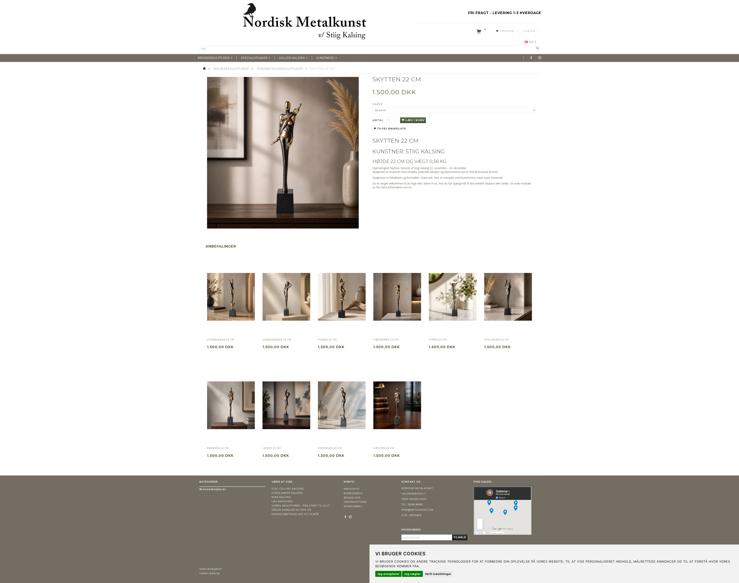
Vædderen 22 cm (385, 339)
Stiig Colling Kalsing (288, 488)
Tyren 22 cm (437, 339)
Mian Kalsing (281, 497)
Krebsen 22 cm (218, 448)
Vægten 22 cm (383, 448)
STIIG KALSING (425, 151)
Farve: (378, 104)
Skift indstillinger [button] (438, 573)
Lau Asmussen (282, 501)
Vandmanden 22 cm (276, 339)
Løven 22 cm (271, 448)
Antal (378, 120)
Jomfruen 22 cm (330, 448)
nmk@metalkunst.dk (417, 509)
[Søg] (537, 48)
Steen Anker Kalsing (287, 492)
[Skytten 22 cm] (283, 153)
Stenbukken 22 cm (220, 339)
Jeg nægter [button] (412, 573)
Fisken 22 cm (327, 339)
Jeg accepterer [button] (388, 573)
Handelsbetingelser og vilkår (295, 514)
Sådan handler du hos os (291, 509)
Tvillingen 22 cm (496, 339)
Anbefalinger (221, 246)
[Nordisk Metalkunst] (304, 22)
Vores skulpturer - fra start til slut (301, 505)
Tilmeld (459, 537)
